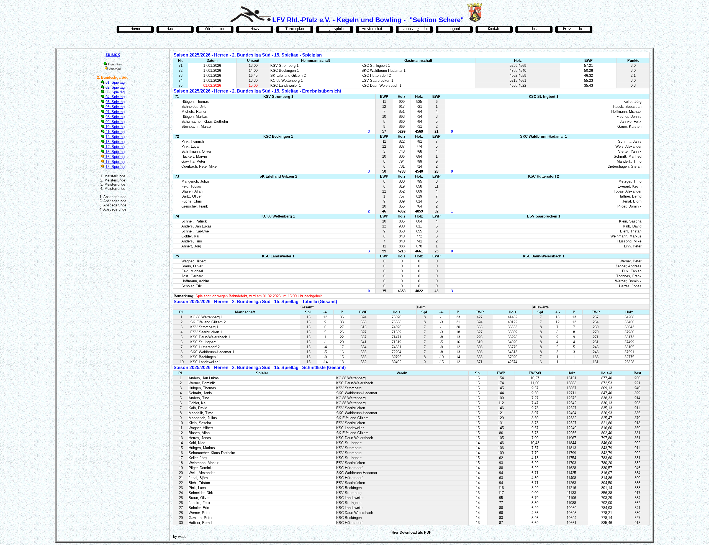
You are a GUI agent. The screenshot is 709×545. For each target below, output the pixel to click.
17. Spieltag (114, 162)
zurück (113, 54)
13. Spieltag (114, 142)
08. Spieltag (115, 117)
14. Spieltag (114, 147)
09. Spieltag (114, 122)
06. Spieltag (114, 107)
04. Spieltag (114, 97)
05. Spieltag (115, 102)
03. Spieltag (114, 92)
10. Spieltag (114, 127)
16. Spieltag (114, 157)
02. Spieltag (114, 87)
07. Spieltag (114, 112)
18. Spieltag (115, 167)
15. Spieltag (114, 152)
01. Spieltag (114, 82)
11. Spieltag (115, 132)
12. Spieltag (115, 137)
